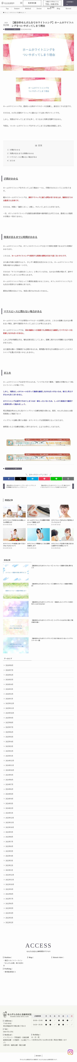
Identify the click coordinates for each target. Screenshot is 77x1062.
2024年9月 (9, 775)
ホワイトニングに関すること (12, 29)
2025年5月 (9, 737)
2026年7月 (9, 670)
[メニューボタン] (21, 3)
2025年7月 (9, 727)
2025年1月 (9, 756)
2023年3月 (9, 860)
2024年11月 (10, 765)
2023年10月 (10, 827)
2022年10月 (10, 884)
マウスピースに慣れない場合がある (23, 157)
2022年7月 (9, 898)
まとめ (12, 160)
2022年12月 (10, 875)
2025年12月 (10, 703)
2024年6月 (9, 789)
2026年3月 (9, 689)
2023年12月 (10, 818)
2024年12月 (10, 760)
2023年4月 (9, 856)
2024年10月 (10, 770)
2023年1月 (9, 870)
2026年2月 (9, 694)
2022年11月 (10, 879)
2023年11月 (10, 822)
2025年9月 (9, 718)
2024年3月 (9, 803)
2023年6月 (9, 846)
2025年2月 (9, 751)
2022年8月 (9, 894)
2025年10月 (10, 713)
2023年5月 (9, 851)
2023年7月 (9, 841)
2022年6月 (9, 903)
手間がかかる (15, 149)
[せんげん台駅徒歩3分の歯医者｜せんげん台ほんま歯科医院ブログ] (8, 3)
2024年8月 (9, 779)
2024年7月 (9, 784)
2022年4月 (9, 913)
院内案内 (38, 1056)
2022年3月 (9, 918)
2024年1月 (9, 813)
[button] (9, 478)
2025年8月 (9, 722)
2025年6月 (9, 732)
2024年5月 (9, 794)
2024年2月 (9, 808)
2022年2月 (9, 922)
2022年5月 (9, 908)
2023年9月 (9, 832)
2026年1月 (9, 698)
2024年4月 (9, 798)
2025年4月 (9, 741)
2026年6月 (9, 675)
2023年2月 (9, 865)
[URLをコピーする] (68, 478)
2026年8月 (9, 665)
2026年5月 (9, 679)
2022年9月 (9, 889)
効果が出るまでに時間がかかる (22, 153)
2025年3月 (9, 746)
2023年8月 (9, 837)
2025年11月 (10, 708)
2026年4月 (9, 684)
